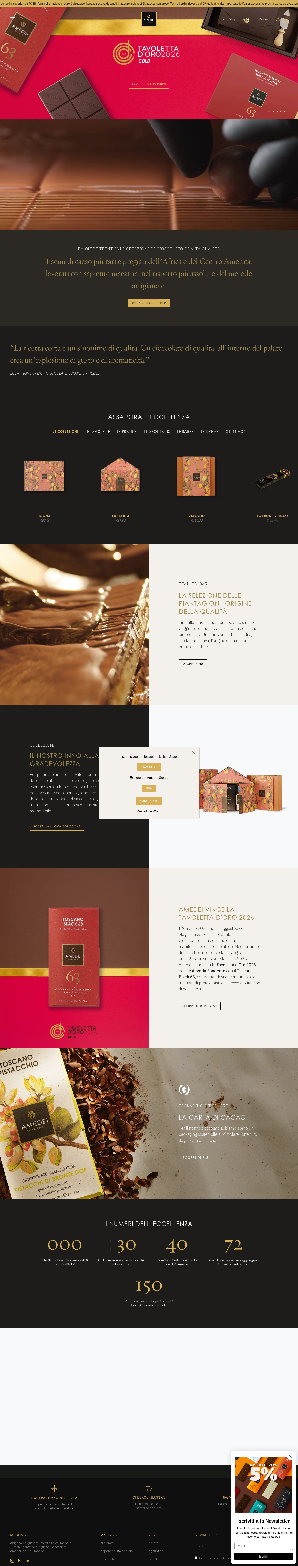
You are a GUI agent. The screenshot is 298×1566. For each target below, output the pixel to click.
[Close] (193, 752)
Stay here (149, 767)
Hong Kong (149, 800)
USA (149, 788)
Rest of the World (149, 811)
